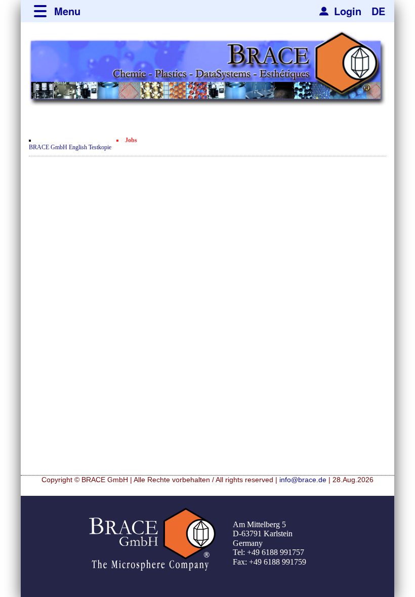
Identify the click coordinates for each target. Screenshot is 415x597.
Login (347, 11)
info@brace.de (302, 480)
